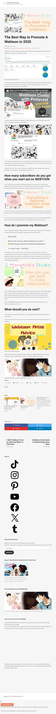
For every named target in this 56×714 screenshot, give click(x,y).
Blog (9, 48)
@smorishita (12, 236)
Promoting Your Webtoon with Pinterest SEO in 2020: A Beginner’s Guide (11, 407)
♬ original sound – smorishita (18, 248)
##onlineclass (25, 244)
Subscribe (9, 552)
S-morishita (12, 46)
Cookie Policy (33, 711)
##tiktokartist (40, 244)
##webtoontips (15, 244)
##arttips (33, 244)
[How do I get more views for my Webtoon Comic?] (27, 401)
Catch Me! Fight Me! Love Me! (35, 356)
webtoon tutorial (35, 48)
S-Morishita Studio (12, 3)
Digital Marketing (14, 48)
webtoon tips (27, 48)
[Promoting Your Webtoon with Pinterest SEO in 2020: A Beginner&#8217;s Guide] (11, 401)
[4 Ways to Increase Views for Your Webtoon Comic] (44, 403)
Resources (21, 48)
